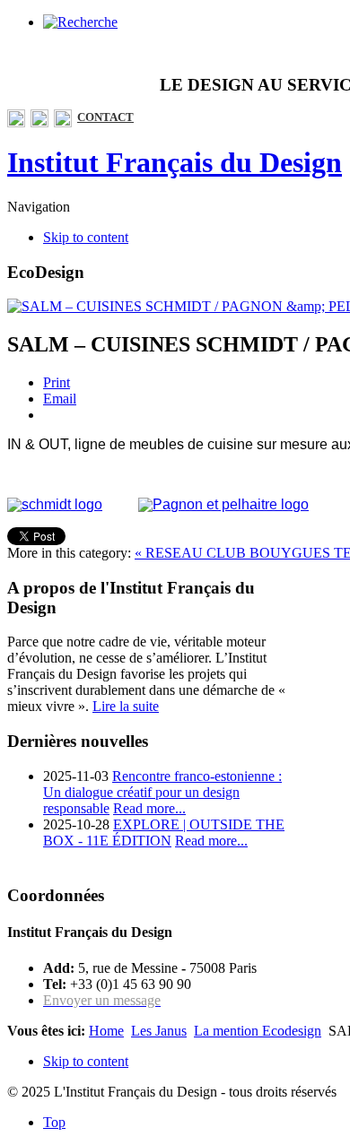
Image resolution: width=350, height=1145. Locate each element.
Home (106, 1030)
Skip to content (85, 237)
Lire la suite (125, 706)
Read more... (149, 808)
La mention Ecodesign (257, 1030)
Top (54, 1122)
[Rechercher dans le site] (80, 22)
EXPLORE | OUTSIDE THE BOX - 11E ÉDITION (163, 832)
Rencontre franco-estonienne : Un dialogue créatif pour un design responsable (162, 792)
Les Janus (159, 1030)
